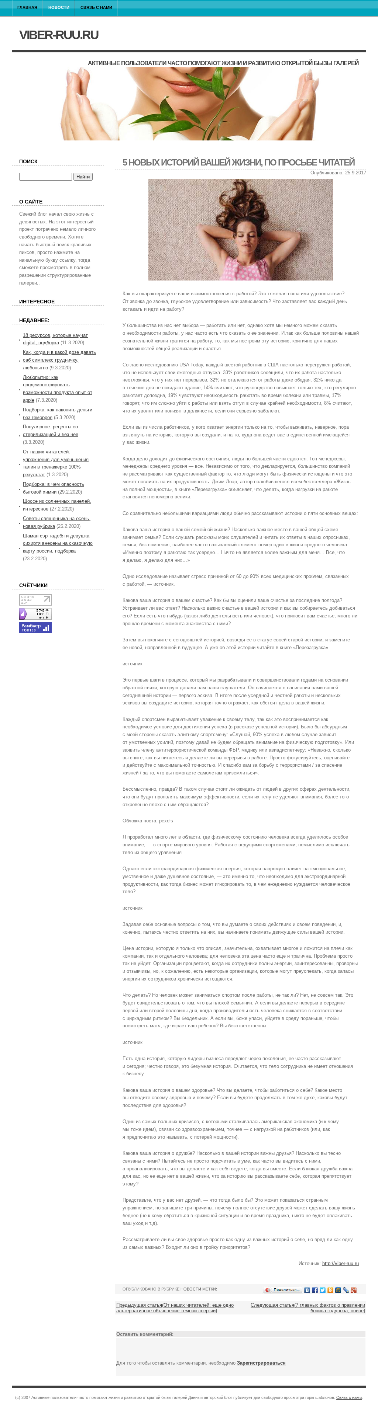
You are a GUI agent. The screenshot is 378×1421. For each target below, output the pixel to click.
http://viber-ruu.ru (340, 1263)
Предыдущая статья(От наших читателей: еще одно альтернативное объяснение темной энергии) (175, 1307)
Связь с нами (96, 7)
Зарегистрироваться (261, 1363)
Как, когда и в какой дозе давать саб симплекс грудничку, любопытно (59, 359)
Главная (27, 7)
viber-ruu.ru (58, 35)
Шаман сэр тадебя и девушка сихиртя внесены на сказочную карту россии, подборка (58, 543)
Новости (58, 7)
